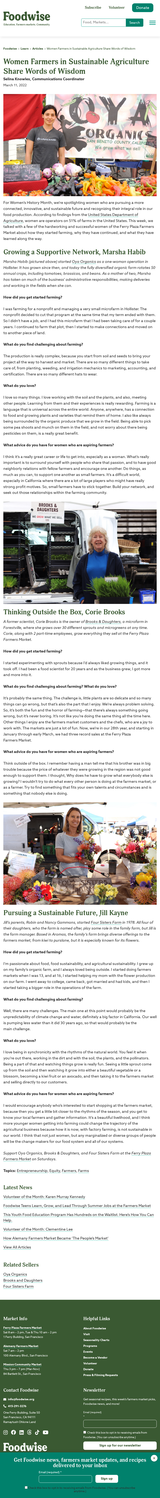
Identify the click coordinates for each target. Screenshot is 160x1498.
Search (134, 23)
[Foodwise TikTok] (37, 1433)
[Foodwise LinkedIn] (21, 1433)
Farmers (69, 1171)
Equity (54, 1171)
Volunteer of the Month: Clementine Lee (38, 1229)
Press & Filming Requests (100, 1375)
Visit (86, 1334)
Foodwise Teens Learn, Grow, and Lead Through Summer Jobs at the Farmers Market (77, 1206)
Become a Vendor (95, 1357)
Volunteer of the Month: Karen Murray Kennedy (44, 1197)
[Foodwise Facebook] (13, 1433)
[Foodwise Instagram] (5, 1433)
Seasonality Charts (96, 1340)
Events (88, 1351)
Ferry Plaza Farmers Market (22, 1327)
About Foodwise (94, 1328)
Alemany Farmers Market (20, 1346)
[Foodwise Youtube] (45, 1433)
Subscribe (93, 7)
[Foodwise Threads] (29, 1434)
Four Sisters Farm (106, 923)
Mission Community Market (22, 1364)
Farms (83, 1171)
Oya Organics (84, 262)
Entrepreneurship (32, 1171)
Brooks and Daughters (22, 1280)
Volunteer (117, 7)
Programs (90, 1346)
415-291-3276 (17, 1406)
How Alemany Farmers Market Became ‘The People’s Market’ (56, 1238)
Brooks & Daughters (103, 622)
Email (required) (92, 1414)
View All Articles (17, 1247)
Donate (142, 8)
